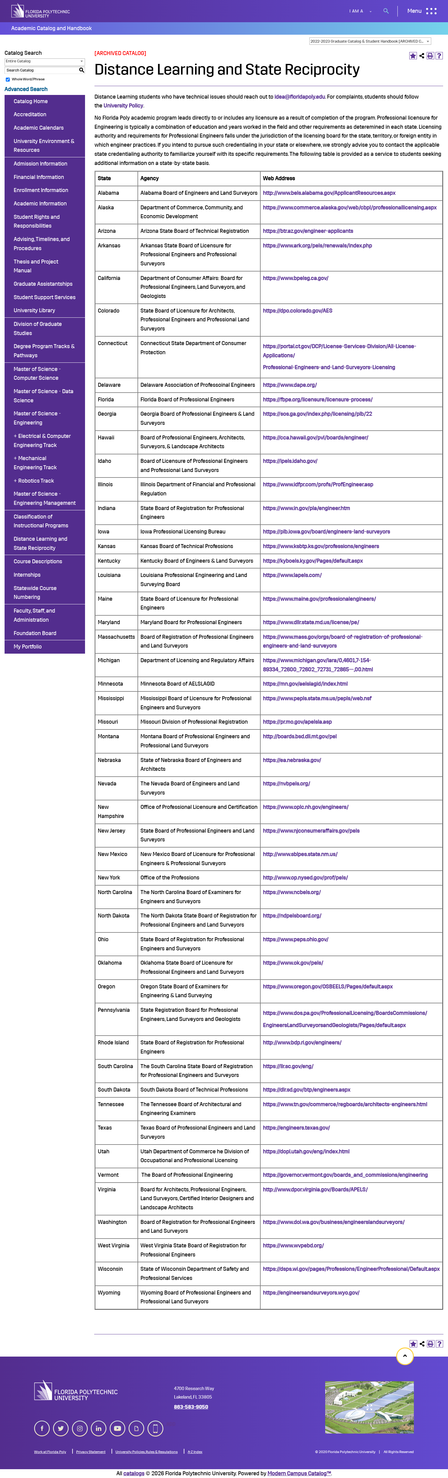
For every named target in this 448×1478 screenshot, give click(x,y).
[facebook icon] (42, 1427)
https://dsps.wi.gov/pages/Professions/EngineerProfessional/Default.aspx (351, 1269)
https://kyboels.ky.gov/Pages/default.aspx (313, 561)
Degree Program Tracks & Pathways (44, 351)
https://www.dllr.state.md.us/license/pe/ (311, 622)
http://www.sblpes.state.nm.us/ (300, 854)
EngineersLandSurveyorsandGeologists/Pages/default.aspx (334, 1025)
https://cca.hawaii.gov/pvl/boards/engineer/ (315, 437)
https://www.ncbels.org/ (292, 892)
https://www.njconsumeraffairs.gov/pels (311, 830)
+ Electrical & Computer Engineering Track (42, 440)
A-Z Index (195, 1452)
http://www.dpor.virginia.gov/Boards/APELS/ (315, 1189)
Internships (27, 575)
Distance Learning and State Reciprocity (40, 543)
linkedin (99, 1423)
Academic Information (40, 203)
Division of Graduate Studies (38, 328)
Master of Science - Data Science (43, 396)
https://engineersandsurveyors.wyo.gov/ (311, 1292)
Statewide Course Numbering (35, 592)
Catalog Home (31, 101)
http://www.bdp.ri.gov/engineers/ (302, 1042)
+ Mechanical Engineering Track (35, 463)
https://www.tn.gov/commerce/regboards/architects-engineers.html (345, 1104)
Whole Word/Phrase (28, 79)
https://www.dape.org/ (290, 385)
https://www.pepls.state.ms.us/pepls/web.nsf (317, 698)
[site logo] (41, 11)
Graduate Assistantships (43, 284)
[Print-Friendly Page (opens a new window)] (430, 56)
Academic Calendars (39, 128)
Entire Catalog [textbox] (18, 61)
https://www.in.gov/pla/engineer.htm (306, 508)
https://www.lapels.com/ (292, 575)
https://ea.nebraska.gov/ (292, 760)
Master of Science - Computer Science (37, 373)
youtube (118, 1423)
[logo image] (76, 1390)
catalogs (133, 1473)
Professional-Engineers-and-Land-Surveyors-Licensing (329, 367)
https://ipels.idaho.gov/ (290, 461)
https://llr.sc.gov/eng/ (288, 1066)
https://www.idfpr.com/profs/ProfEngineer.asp (318, 484)
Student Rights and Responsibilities (37, 221)
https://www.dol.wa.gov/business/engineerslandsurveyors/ (334, 1222)
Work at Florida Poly (50, 1452)
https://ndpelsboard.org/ (292, 915)
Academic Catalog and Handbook (51, 28)
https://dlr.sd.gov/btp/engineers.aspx (306, 1089)
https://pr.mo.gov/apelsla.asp (297, 722)
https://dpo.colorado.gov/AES (297, 310)
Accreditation (30, 114)
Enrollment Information (41, 190)
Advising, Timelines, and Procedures (42, 243)
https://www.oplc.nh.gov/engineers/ (306, 807)
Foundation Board (35, 633)
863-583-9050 (191, 1407)
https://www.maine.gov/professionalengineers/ (319, 599)
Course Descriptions (38, 561)
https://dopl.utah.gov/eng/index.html (306, 1151)
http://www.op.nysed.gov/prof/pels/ (305, 877)
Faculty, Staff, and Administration (34, 615)
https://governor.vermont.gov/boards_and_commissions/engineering (345, 1175)
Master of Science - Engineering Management (45, 498)
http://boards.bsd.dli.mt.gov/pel (300, 736)
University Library (34, 310)
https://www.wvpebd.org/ (293, 1245)
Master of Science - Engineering (37, 418)
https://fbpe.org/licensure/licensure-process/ (318, 399)
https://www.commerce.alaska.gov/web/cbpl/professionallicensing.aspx (350, 207)
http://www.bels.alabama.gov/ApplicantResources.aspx (329, 193)
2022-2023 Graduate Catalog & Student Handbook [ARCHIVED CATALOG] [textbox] (371, 41)
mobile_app (155, 1423)
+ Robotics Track (34, 481)
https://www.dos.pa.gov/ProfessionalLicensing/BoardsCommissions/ (345, 1013)
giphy (135, 1423)
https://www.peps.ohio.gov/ (296, 939)
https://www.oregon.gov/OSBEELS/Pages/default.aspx (328, 986)
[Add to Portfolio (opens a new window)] (413, 56)
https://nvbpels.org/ (286, 783)
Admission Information (40, 163)
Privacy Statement (90, 1452)
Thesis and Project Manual (36, 266)
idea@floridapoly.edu (300, 97)
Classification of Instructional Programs (41, 521)
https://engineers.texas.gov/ (296, 1127)
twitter (61, 1423)
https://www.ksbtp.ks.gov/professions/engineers (321, 546)
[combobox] (370, 41)
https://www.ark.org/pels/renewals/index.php (317, 245)
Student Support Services (45, 297)
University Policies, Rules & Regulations (147, 1452)
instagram (80, 1423)
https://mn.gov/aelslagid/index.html (305, 684)
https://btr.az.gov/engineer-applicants (308, 231)
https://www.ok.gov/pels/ (293, 963)
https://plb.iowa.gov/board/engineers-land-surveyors (326, 531)
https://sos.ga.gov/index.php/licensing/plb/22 (317, 414)
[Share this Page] (422, 56)
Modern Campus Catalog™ (299, 1473)
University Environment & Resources (44, 145)
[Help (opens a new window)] (439, 56)
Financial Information (39, 177)
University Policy (123, 105)
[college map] (369, 1407)
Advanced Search (26, 89)
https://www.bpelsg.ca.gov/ (296, 278)
